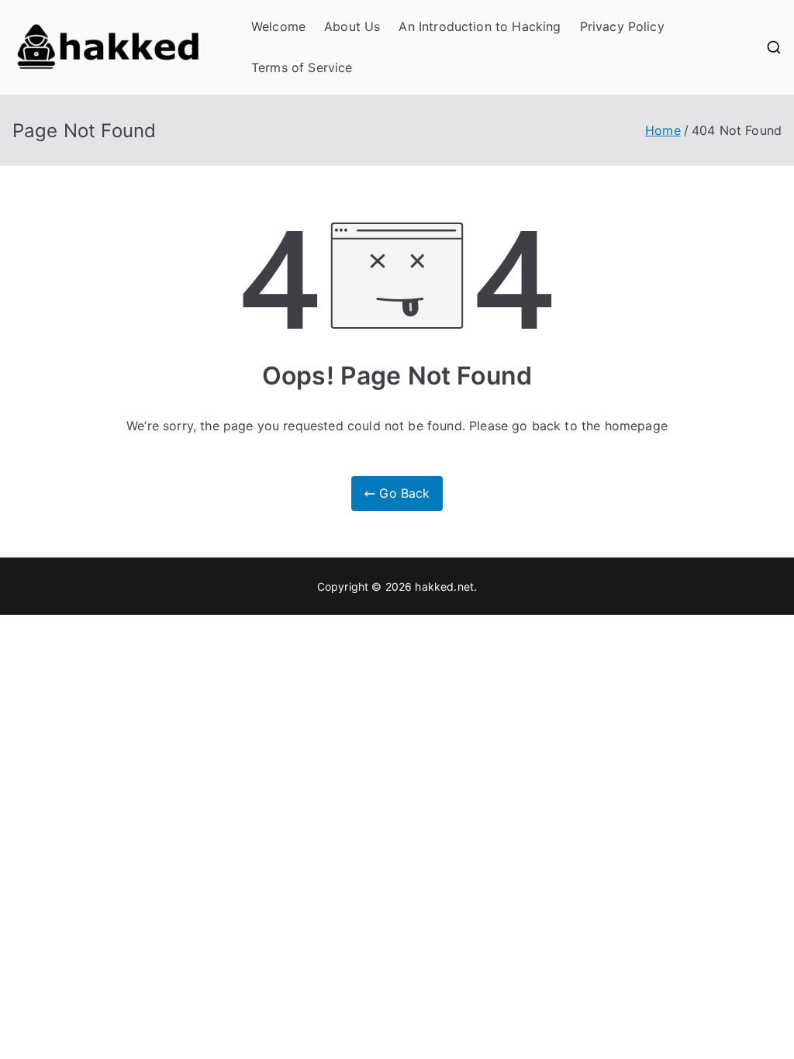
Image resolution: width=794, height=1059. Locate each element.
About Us (352, 26)
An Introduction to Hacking (480, 26)
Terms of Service (302, 67)
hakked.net (444, 586)
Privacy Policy (622, 26)
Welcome (278, 26)
